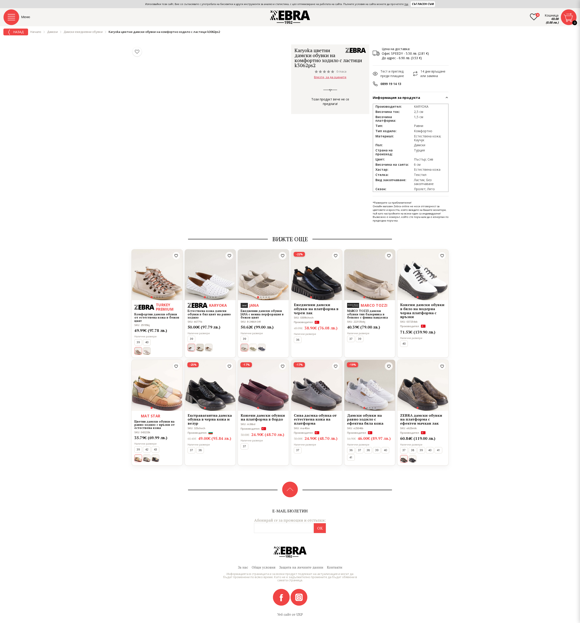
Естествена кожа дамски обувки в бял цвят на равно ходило (209, 314)
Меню (25, 17)
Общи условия (264, 567)
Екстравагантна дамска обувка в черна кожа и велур (210, 420)
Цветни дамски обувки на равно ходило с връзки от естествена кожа (154, 425)
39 (138, 342)
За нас (243, 567)
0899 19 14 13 (390, 84)
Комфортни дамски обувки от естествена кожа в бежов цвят (156, 317)
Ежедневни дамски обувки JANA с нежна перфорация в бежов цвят (262, 314)
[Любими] (137, 51)
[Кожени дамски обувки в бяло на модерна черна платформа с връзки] (422, 274)
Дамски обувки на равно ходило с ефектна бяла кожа (365, 420)
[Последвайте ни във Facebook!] (281, 597)
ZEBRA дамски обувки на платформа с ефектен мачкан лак (421, 420)
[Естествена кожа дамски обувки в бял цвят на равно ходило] (210, 274)
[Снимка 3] (157, 297)
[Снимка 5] (162, 297)
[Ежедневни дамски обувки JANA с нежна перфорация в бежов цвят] (263, 274)
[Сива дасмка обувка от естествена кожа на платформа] (316, 385)
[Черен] (412, 459)
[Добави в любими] (176, 256)
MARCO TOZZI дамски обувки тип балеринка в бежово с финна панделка (367, 314)
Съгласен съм (423, 4)
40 (146, 342)
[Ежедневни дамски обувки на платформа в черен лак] (316, 274)
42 (146, 449)
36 (297, 340)
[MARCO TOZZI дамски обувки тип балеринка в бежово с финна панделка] (369, 274)
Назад (18, 32)
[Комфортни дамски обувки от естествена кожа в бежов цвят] (157, 274)
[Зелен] (253, 347)
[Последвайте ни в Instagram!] (298, 597)
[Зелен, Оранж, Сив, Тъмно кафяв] (147, 458)
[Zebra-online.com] (290, 17)
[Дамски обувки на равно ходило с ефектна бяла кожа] (369, 385)
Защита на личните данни (301, 567)
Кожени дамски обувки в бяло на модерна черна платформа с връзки (422, 311)
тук (406, 4)
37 (351, 339)
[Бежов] (209, 347)
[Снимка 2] (154, 297)
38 (200, 450)
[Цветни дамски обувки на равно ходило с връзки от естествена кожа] (157, 385)
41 (351, 457)
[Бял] (147, 351)
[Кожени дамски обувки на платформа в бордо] (263, 385)
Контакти (334, 567)
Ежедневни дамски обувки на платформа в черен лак (316, 309)
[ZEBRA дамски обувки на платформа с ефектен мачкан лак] (422, 385)
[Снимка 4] (159, 297)
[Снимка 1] (152, 297)
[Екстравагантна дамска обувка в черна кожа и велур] (210, 385)
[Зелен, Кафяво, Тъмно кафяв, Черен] (155, 458)
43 (155, 449)
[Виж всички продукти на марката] (356, 50)
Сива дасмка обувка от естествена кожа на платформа (315, 420)
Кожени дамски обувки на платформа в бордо (263, 417)
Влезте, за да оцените (330, 77)
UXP (299, 614)
